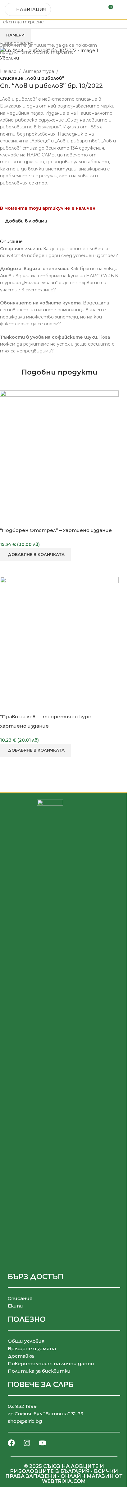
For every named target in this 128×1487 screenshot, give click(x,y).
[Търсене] (96, 9)
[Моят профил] (120, 9)
